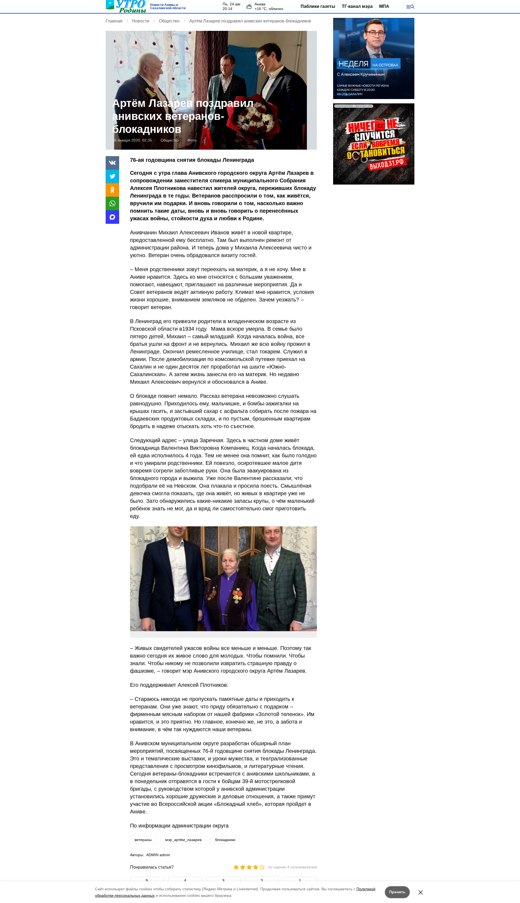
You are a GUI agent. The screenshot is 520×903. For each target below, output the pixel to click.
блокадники (225, 840)
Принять (397, 892)
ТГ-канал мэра (357, 6)
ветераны (143, 840)
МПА (384, 6)
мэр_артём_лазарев (183, 840)
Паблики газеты (318, 6)
